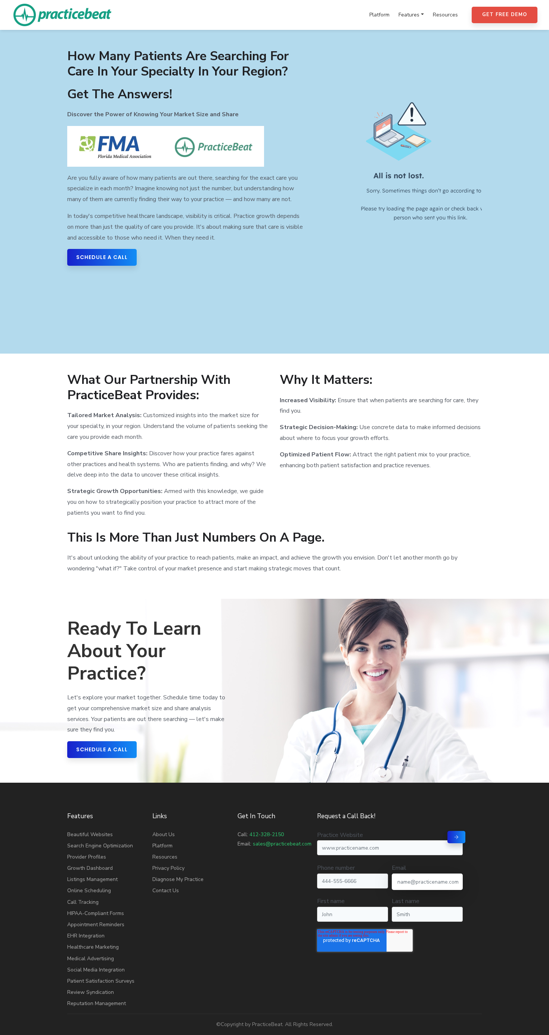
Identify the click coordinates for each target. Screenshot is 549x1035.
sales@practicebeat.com (282, 843)
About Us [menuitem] (163, 834)
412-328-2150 (266, 834)
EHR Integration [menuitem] (86, 935)
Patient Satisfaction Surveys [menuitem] (100, 981)
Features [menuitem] (408, 14)
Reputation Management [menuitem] (96, 1003)
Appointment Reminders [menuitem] (95, 924)
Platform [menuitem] (379, 14)
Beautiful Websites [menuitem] (90, 834)
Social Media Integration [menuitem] (96, 969)
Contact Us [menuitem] (165, 890)
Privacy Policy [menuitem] (168, 868)
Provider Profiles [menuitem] (86, 856)
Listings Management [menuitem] (92, 879)
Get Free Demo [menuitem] (504, 14)
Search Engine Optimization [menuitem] (100, 845)
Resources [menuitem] (445, 14)
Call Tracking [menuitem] (83, 902)
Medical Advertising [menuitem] (90, 958)
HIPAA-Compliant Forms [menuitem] (95, 913)
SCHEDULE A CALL (102, 257)
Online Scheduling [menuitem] (89, 890)
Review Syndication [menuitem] (90, 992)
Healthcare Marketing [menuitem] (93, 947)
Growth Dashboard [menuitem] (90, 868)
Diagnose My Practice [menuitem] (178, 879)
